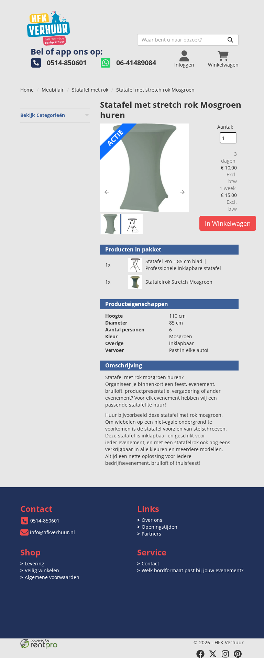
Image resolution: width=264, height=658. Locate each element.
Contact (150, 563)
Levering (34, 563)
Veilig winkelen (42, 570)
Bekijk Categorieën (42, 115)
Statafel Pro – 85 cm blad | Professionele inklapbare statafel (183, 264)
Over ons (152, 520)
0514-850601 (44, 520)
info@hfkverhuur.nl (52, 532)
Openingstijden (159, 527)
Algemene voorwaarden (52, 577)
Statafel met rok (90, 89)
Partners (151, 533)
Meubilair (53, 89)
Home (27, 89)
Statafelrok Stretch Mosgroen (178, 282)
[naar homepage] (76, 26)
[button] (107, 192)
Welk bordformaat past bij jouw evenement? (192, 570)
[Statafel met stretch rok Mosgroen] (144, 168)
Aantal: (225, 127)
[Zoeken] (230, 39)
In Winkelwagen (228, 223)
